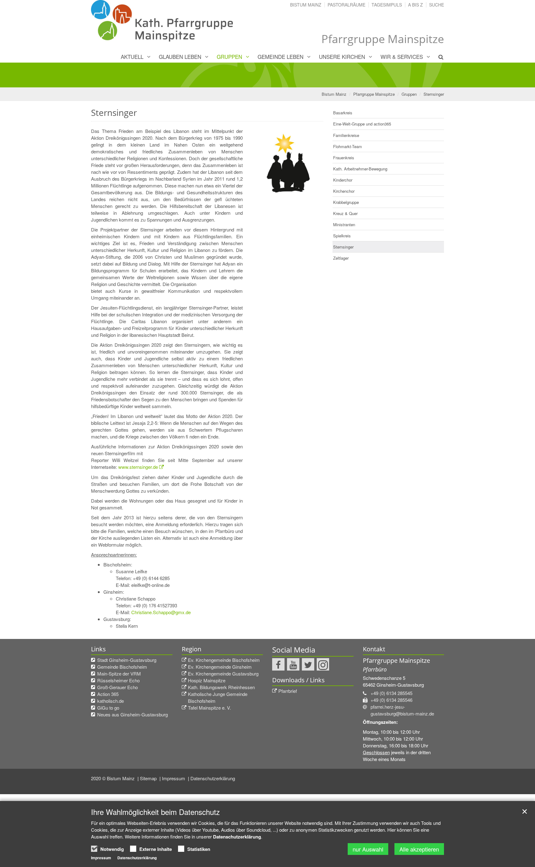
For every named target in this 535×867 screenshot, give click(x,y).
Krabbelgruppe (346, 202)
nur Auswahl (368, 849)
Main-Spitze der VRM (119, 673)
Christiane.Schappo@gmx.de (161, 612)
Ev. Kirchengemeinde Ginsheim (220, 666)
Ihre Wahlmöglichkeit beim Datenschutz (155, 811)
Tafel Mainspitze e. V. (209, 707)
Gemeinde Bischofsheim (122, 666)
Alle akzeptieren (419, 849)
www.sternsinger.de (138, 467)
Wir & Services (402, 56)
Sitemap (149, 778)
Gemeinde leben (280, 56)
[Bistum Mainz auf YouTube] (293, 664)
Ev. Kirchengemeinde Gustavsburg (223, 673)
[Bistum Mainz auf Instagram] (323, 664)
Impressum (174, 778)
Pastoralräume (346, 5)
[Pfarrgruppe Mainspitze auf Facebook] (278, 664)
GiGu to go (108, 707)
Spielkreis (342, 236)
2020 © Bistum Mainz (113, 778)
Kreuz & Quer (345, 213)
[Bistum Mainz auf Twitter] (308, 664)
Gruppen (229, 56)
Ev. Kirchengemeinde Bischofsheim (224, 660)
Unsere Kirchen (342, 56)
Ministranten (344, 224)
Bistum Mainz (305, 5)
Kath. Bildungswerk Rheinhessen (221, 687)
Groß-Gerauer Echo (117, 687)
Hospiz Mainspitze (206, 680)
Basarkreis (342, 113)
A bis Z (415, 5)
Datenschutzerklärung (212, 778)
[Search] (437, 57)
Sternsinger (434, 94)
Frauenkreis (343, 158)
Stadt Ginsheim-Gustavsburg (126, 660)
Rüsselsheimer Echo (118, 680)
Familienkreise (346, 135)
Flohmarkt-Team (347, 146)
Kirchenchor (343, 191)
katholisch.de (110, 701)
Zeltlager (341, 258)
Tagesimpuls (387, 5)
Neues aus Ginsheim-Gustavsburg (132, 714)
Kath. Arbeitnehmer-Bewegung (360, 169)
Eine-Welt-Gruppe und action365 (362, 124)
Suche (436, 5)
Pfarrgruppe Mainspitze (374, 94)
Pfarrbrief (287, 691)
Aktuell (132, 56)
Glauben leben (180, 56)
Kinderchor (342, 180)
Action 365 (108, 694)
